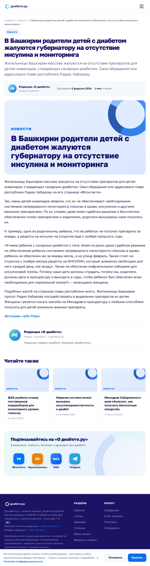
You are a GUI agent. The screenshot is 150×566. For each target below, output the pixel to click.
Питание (79, 528)
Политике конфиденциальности (23, 561)
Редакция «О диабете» (43, 332)
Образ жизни (82, 533)
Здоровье (80, 521)
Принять (137, 557)
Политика (110, 521)
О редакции (111, 510)
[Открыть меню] (142, 6)
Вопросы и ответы (85, 539)
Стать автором (113, 516)
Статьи (78, 516)
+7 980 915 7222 (35, 530)
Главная (9, 20)
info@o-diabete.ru (50, 526)
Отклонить (115, 557)
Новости (22, 20)
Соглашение (111, 528)
